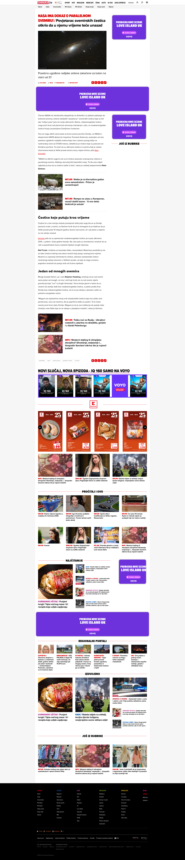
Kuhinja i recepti (103, 800)
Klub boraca (60, 800)
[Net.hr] (144, 838)
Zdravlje (101, 818)
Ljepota (101, 803)
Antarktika (42, 361)
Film (78, 797)
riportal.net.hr (103, 847)
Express (41, 238)
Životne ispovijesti (104, 821)
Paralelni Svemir (67, 361)
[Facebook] (92, 82)
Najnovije (145, 797)
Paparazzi (79, 803)
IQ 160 (110, 3)
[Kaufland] (92, 404)
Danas (39, 790)
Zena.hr (45, 847)
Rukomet (59, 797)
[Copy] (105, 82)
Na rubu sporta (60, 803)
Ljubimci (101, 806)
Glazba (78, 800)
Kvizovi (123, 815)
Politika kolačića (71, 838)
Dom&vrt (101, 797)
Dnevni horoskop (125, 800)
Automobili (102, 824)
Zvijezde (79, 794)
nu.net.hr (138, 847)
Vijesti (40, 7)
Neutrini (77, 361)
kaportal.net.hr (80, 847)
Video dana (124, 818)
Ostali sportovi (60, 812)
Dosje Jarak (101, 7)
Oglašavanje (49, 838)
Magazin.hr (60, 83)
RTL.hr (39, 847)
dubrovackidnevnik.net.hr (116, 847)
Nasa (48, 361)
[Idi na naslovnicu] (58, 4)
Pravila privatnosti (83, 838)
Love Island (80, 809)
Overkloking (124, 806)
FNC (58, 815)
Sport (67, 2)
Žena (97, 2)
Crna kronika (57, 7)
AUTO (104, 3)
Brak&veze (102, 794)
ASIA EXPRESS (120, 3)
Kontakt (92, 838)
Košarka (59, 806)
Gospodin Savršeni (82, 815)
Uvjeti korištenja (60, 838)
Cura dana (123, 797)
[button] (41, 377)
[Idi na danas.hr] (45, 2)
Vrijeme (111, 7)
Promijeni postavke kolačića (104, 838)
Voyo (78, 821)
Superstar (79, 812)
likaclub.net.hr (60, 849)
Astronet (123, 794)
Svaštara (123, 812)
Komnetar (123, 803)
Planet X (123, 809)
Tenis (58, 809)
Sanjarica (145, 800)
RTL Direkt (78, 7)
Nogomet (59, 794)
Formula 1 (59, 818)
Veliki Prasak (56, 361)
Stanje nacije (90, 7)
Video (145, 794)
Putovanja (101, 812)
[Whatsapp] (99, 82)
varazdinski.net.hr (92, 847)
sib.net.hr (71, 847)
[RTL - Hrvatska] (136, 838)
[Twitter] (96, 82)
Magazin (80, 2)
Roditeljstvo (102, 815)
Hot (73, 2)
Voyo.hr (52, 847)
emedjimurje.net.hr (61, 847)
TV (77, 806)
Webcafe (90, 2)
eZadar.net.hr (130, 847)
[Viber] (102, 82)
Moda (100, 809)
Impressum (40, 838)
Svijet (47, 7)
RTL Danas (68, 7)
